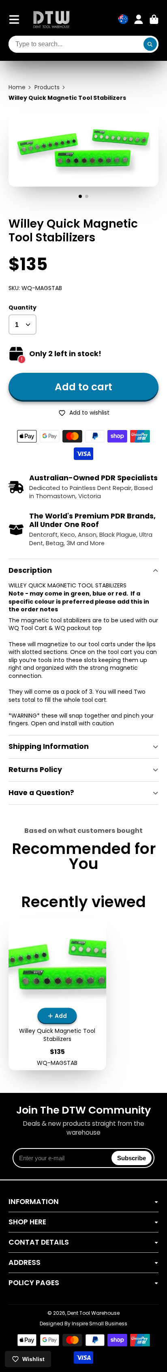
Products (47, 87)
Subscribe (131, 1158)
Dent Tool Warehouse (93, 1313)
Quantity (22, 308)
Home (17, 87)
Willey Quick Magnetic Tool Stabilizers (57, 994)
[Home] (51, 19)
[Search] (150, 44)
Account (138, 19)
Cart (154, 19)
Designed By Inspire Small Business (83, 1323)
